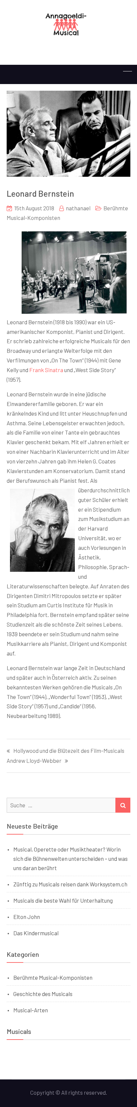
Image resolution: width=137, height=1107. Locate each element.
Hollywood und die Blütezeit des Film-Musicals (68, 751)
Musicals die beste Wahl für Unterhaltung (63, 900)
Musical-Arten (30, 1010)
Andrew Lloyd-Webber (34, 760)
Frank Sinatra (46, 369)
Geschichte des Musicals (42, 993)
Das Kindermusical (36, 933)
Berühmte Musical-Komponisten (52, 977)
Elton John (26, 916)
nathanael (78, 208)
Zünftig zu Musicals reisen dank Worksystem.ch (70, 884)
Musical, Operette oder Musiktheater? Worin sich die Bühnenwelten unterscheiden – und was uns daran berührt (70, 858)
